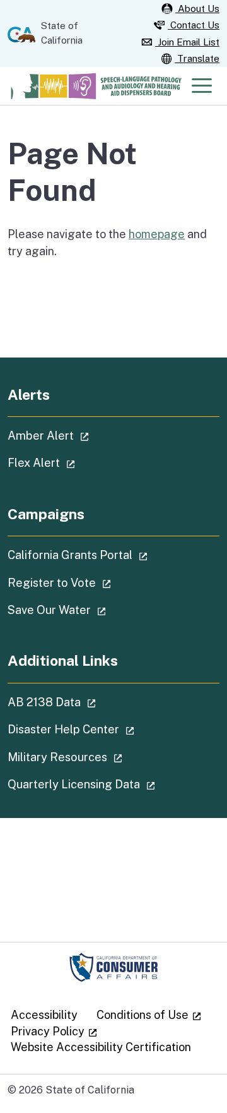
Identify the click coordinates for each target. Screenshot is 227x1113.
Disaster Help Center (107, 729)
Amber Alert (84, 435)
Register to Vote (95, 582)
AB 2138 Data (87, 702)
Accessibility (44, 1014)
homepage (157, 234)
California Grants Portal (113, 555)
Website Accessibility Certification (101, 1047)
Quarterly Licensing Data (113, 784)
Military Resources (101, 757)
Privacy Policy (54, 1031)
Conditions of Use (149, 1014)
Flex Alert (77, 462)
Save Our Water (92, 610)
